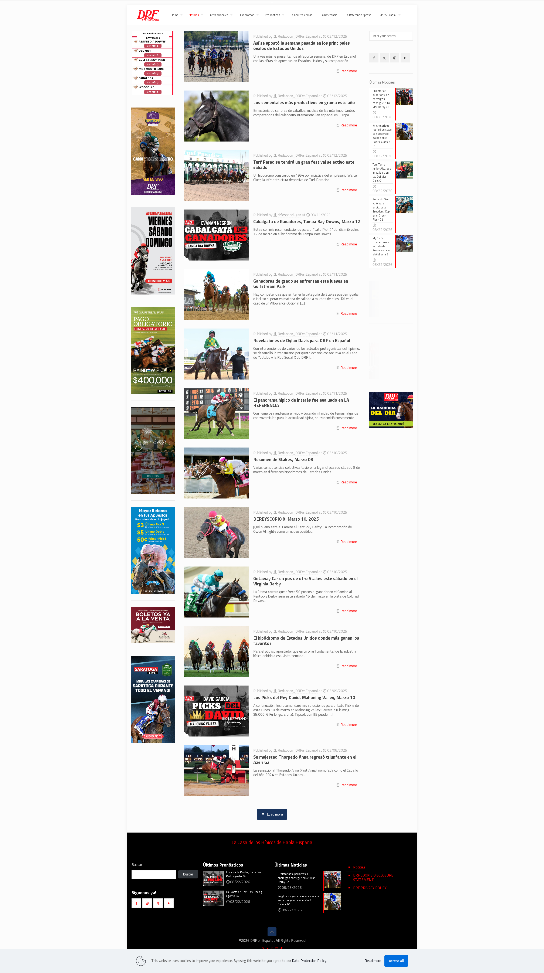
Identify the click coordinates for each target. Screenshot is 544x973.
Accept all (396, 961)
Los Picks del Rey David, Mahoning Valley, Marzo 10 (304, 697)
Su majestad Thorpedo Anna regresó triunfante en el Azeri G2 (304, 759)
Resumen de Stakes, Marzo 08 (283, 459)
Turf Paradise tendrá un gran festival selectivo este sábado (303, 165)
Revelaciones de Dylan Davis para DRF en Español (301, 340)
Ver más (152, 92)
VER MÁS (404, 374)
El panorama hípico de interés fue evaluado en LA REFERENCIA (301, 403)
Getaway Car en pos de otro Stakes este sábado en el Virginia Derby (305, 581)
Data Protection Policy (309, 960)
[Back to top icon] (272, 931)
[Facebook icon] (272, 948)
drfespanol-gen (289, 215)
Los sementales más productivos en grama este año (304, 102)
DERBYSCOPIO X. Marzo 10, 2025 (286, 519)
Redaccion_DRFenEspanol (298, 36)
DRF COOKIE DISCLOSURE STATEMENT (373, 877)
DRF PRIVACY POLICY (370, 888)
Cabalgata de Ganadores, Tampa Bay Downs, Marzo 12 (306, 221)
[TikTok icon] (281, 948)
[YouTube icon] (267, 948)
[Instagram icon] (276, 948)
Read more (348, 71)
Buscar (137, 864)
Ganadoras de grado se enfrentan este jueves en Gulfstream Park (300, 284)
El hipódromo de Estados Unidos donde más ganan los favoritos (306, 641)
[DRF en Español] (148, 14)
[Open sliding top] (272, 5)
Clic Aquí (391, 313)
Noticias (359, 867)
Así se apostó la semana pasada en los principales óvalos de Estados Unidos (301, 46)
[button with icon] (373, 57)
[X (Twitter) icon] (263, 948)
